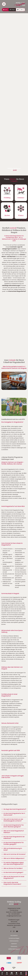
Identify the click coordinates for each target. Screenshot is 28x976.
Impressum (14, 943)
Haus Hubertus (14, 935)
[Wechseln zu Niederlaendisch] (26, 973)
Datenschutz (14, 946)
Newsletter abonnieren (14, 925)
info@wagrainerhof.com (14, 916)
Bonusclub (14, 921)
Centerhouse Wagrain (14, 938)
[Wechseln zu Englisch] (26, 972)
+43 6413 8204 (15, 914)
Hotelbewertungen (14, 920)
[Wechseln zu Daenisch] (26, 974)
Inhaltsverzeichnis (14, 941)
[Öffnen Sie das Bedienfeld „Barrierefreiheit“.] (2, 969)
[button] (14, 809)
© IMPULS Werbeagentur (14, 949)
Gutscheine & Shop (14, 923)
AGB (14, 927)
